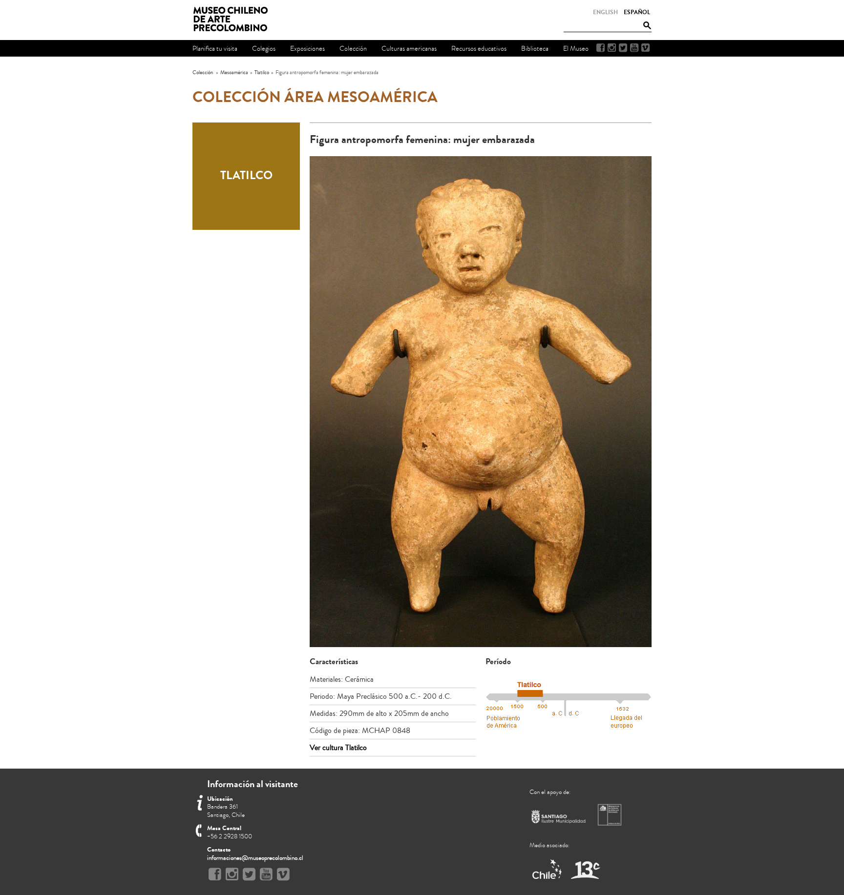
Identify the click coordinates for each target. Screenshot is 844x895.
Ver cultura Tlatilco (338, 747)
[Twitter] (623, 48)
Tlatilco (261, 72)
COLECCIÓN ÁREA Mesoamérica (315, 97)
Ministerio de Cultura (610, 814)
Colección (202, 72)
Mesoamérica (234, 72)
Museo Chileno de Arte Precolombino (233, 19)
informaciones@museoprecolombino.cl (255, 858)
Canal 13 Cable (585, 869)
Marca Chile (547, 869)
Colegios (263, 48)
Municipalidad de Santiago (558, 818)
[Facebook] (600, 48)
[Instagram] (612, 48)
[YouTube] (634, 48)
